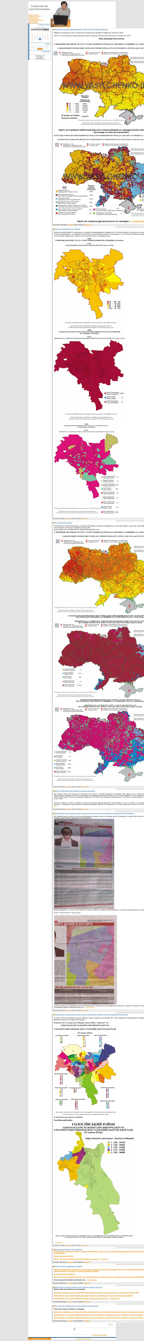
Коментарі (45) (87, 224)
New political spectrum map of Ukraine (68, 1249)
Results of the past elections (63, 1256)
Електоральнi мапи (34, 18)
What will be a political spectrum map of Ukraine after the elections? (78, 1287)
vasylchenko (71, 224)
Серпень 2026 (40, 27)
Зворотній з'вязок (33, 22)
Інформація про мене (35, 16)
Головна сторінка (33, 14)
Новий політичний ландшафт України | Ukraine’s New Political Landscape (81, 29)
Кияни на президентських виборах (67, 229)
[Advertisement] (39, 65)
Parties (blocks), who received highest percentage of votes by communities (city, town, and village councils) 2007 (93, 1296)
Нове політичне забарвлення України (68, 1266)
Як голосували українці (63, 523)
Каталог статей (33, 17)
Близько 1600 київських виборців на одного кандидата (75, 791)
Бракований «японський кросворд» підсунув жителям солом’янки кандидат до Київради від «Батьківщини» (94, 813)
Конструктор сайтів (81, 1338)
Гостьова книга (33, 21)
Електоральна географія (35, 20)
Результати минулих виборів (64, 1274)
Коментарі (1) (85, 1245)
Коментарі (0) (85, 518)
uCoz (89, 1338)
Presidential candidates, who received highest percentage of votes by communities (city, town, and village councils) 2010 (96, 1293)
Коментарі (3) (85, 786)
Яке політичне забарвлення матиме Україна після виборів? (76, 1306)
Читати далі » (90, 1007)
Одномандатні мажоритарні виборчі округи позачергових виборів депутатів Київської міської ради (91, 1014)
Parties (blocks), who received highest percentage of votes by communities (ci (82, 1298)
